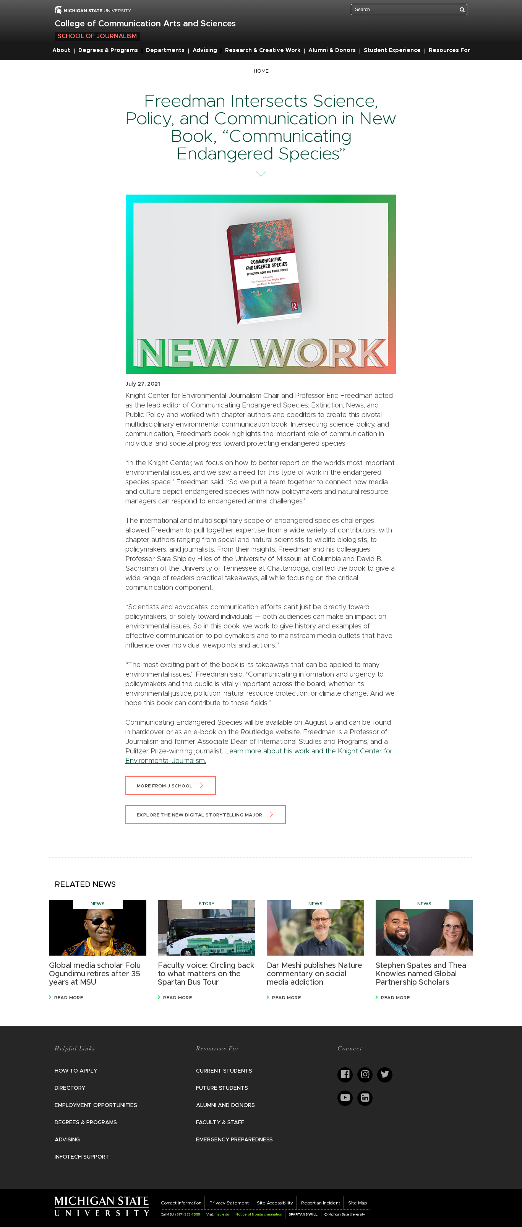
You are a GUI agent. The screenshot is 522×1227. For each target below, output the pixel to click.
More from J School (165, 786)
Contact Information (181, 1203)
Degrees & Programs (108, 50)
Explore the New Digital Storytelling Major (200, 815)
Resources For (449, 50)
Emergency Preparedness (234, 1140)
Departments (165, 50)
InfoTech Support (82, 1157)
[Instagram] (365, 1075)
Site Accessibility (275, 1203)
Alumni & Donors (332, 50)
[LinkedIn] (365, 1098)
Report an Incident (320, 1203)
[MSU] (93, 9)
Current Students (224, 1071)
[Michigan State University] (102, 1206)
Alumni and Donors (225, 1105)
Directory (70, 1088)
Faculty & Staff (220, 1122)
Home (261, 71)
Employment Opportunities (96, 1105)
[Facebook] (345, 1075)
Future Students (222, 1088)
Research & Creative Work (262, 50)
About (61, 50)
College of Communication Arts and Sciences (145, 24)
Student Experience (392, 50)
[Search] (462, 9)
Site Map (357, 1203)
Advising (205, 50)
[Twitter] (384, 1075)
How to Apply (76, 1071)
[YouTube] (345, 1098)
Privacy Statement (229, 1203)
